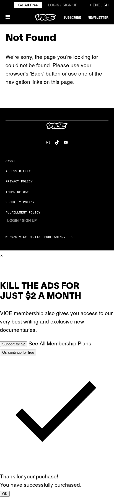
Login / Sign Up (62, 5)
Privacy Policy (19, 181)
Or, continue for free (18, 352)
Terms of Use (17, 192)
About (10, 161)
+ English (98, 5)
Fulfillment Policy (23, 212)
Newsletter (98, 17)
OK (4, 494)
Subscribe (72, 17)
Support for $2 (13, 344)
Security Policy (20, 202)
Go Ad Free (28, 5)
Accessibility (18, 171)
